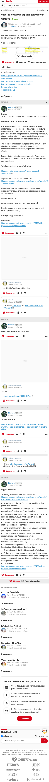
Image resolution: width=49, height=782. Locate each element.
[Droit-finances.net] (36, 769)
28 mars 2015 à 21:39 (15, 302)
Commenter (9, 233)
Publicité (35, 750)
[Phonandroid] (36, 779)
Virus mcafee (6, 78)
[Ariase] (12, 779)
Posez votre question (38, 62)
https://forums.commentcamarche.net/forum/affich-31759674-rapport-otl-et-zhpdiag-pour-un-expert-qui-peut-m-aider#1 (24, 427)
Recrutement (6, 752)
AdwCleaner (16, 306)
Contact (41, 750)
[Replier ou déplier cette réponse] (47, 102)
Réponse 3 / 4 (6, 407)
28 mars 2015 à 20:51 (15, 110)
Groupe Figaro (27, 755)
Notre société (28, 750)
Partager (8, 67)
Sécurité (16, 5)
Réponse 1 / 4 (6, 102)
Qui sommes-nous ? (11, 750)
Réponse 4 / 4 (6, 478)
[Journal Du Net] (36, 765)
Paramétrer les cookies (32, 752)
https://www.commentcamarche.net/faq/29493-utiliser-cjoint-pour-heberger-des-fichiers (23, 224)
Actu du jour (8, 736)
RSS (9, 755)
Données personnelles (18, 752)
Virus (23, 5)
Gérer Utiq (43, 752)
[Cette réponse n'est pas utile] (23, 233)
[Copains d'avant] (12, 774)
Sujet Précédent (8, 10)
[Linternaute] (12, 770)
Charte (4, 755)
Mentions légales (16, 755)
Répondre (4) (9, 62)
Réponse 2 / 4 (6, 319)
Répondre (16, 581)
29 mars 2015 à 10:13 (15, 415)
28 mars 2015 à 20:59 (15, 284)
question (45, 1)
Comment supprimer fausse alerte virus (16, 84)
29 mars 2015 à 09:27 (15, 388)
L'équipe (20, 750)
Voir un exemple (41, 736)
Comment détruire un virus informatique (16, 81)
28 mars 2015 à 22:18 (15, 327)
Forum (8, 5)
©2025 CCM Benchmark (39, 755)
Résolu (16, 19)
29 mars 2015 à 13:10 (15, 443)
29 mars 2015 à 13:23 (15, 460)
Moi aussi (22, 62)
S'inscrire (24, 718)
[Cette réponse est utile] (16, 233)
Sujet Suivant (41, 10)
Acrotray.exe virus (8, 90)
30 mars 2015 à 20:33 (24, 26)
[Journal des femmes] (12, 765)
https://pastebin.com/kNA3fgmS (22, 464)
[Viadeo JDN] (36, 774)
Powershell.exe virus (9, 87)
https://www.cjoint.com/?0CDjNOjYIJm (16, 396)
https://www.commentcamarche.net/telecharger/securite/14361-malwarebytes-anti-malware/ (24, 498)
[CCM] (9, 1)
